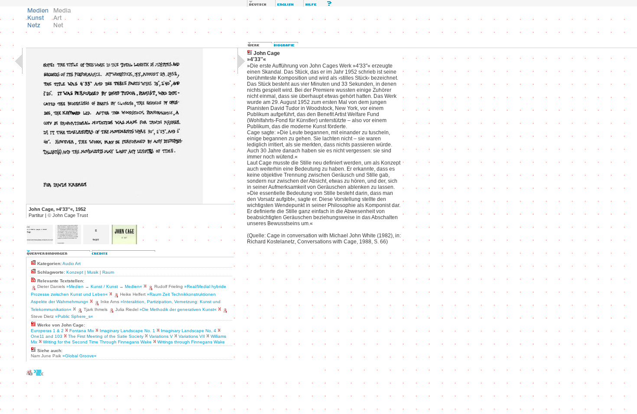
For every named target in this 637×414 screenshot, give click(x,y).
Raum (108, 272)
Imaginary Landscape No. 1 (127, 330)
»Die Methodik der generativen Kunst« (178, 309)
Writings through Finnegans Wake (191, 342)
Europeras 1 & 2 (47, 330)
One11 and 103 (46, 336)
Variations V (161, 336)
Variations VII (192, 336)
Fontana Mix (81, 330)
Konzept (74, 272)
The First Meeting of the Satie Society (105, 336)
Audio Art (71, 263)
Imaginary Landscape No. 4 (188, 330)
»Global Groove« (79, 355)
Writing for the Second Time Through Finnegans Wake (97, 342)
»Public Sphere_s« (74, 316)
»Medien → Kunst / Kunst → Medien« (104, 286)
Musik (92, 272)
